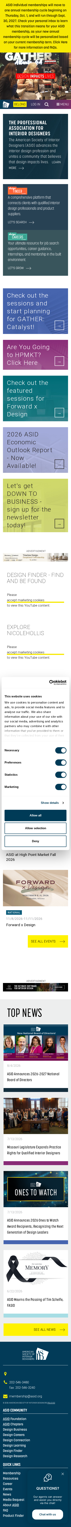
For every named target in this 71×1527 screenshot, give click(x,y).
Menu (64, 104)
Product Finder (13, 1515)
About (11, 1505)
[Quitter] (62, 1474)
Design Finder (12, 1451)
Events (7, 1489)
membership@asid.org (25, 1396)
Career (7, 1484)
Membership (12, 1473)
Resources (10, 1478)
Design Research (15, 1456)
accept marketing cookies (25, 600)
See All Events (44, 941)
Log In (35, 104)
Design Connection (16, 1440)
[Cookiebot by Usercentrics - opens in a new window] (50, 682)
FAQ (5, 1510)
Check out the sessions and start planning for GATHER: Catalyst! (28, 311)
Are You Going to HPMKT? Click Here (28, 354)
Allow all (35, 815)
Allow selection (35, 828)
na (5, 104)
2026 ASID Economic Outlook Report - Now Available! (29, 450)
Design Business (15, 1429)
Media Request (13, 1499)
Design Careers (14, 1435)
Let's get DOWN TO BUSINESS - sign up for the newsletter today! (29, 505)
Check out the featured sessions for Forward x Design (28, 398)
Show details (50, 802)
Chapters (13, 1424)
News (7, 1494)
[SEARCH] (46, 104)
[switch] (60, 762)
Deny (35, 841)
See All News (45, 1329)
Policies (51, 1403)
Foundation (14, 1419)
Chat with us (47, 1514)
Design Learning (14, 1445)
